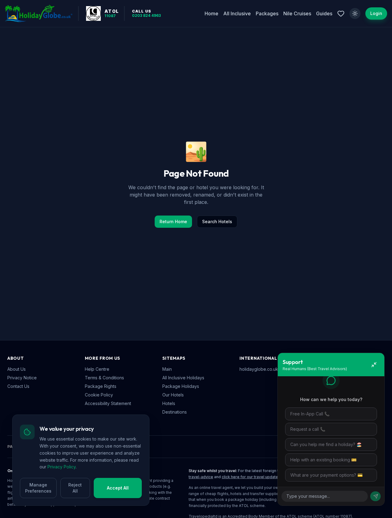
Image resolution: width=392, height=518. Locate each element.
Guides (324, 13)
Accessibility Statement (108, 403)
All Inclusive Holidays (183, 377)
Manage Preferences (38, 488)
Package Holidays (180, 386)
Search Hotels (217, 221)
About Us (16, 369)
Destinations (174, 412)
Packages (267, 13)
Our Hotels (173, 394)
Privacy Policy (61, 466)
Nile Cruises (297, 13)
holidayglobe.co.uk (258, 369)
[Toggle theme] (354, 13)
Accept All (118, 487)
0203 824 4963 (146, 15)
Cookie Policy (99, 394)
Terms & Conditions (104, 377)
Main (167, 369)
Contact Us (18, 386)
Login (376, 13)
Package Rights (100, 386)
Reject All (75, 488)
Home (211, 13)
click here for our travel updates (251, 477)
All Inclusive (237, 13)
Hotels (168, 403)
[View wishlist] (341, 13)
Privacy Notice (22, 377)
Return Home (173, 221)
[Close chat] (373, 364)
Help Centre (97, 369)
